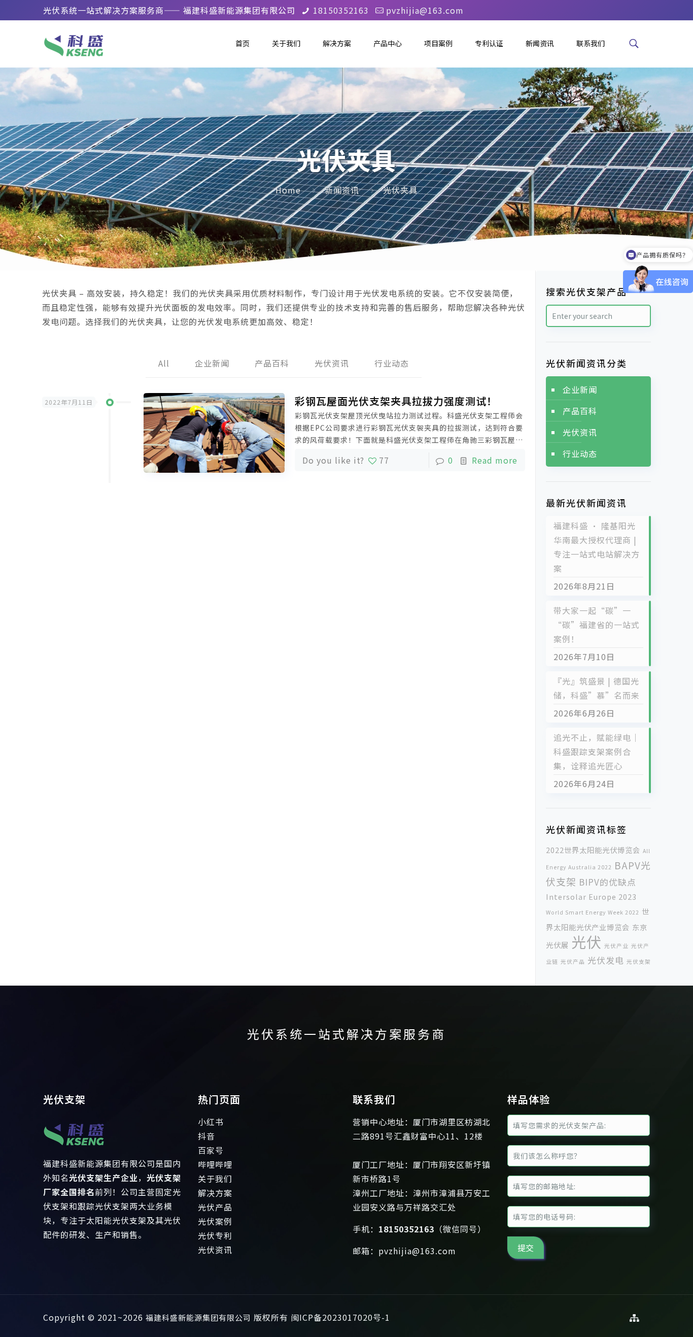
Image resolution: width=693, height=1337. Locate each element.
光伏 (586, 941)
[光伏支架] (74, 1149)
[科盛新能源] (73, 43)
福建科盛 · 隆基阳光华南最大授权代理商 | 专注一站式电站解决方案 (596, 546)
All (163, 363)
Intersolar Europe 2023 (591, 896)
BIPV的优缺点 (607, 881)
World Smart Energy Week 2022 (592, 912)
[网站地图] (635, 1317)
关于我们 (215, 1178)
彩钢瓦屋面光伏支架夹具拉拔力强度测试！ (396, 401)
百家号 (211, 1150)
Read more (494, 460)
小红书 (211, 1122)
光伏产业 (616, 946)
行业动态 (391, 363)
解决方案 (215, 1193)
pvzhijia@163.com (425, 10)
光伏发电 (605, 960)
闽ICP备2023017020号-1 (340, 1317)
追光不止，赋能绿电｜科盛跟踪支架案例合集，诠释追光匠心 (596, 751)
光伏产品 (573, 961)
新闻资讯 (342, 190)
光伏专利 (215, 1235)
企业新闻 (212, 363)
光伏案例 (215, 1221)
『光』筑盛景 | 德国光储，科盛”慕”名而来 (596, 688)
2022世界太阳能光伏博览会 (593, 849)
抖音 (206, 1136)
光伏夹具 (400, 190)
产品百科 (272, 363)
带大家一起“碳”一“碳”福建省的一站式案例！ (596, 624)
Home (288, 190)
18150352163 (341, 10)
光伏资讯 (332, 363)
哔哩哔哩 (215, 1164)
